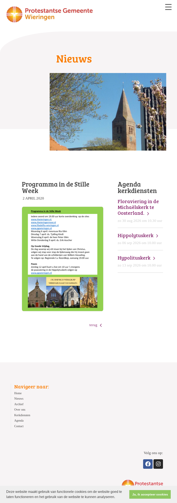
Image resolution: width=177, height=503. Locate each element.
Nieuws (18, 398)
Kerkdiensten (22, 415)
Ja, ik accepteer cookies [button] (150, 494)
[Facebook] (148, 464)
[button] (116, 497)
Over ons (19, 409)
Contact (19, 426)
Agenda (19, 420)
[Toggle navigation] (168, 7)
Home (18, 393)
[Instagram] (158, 464)
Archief (19, 404)
